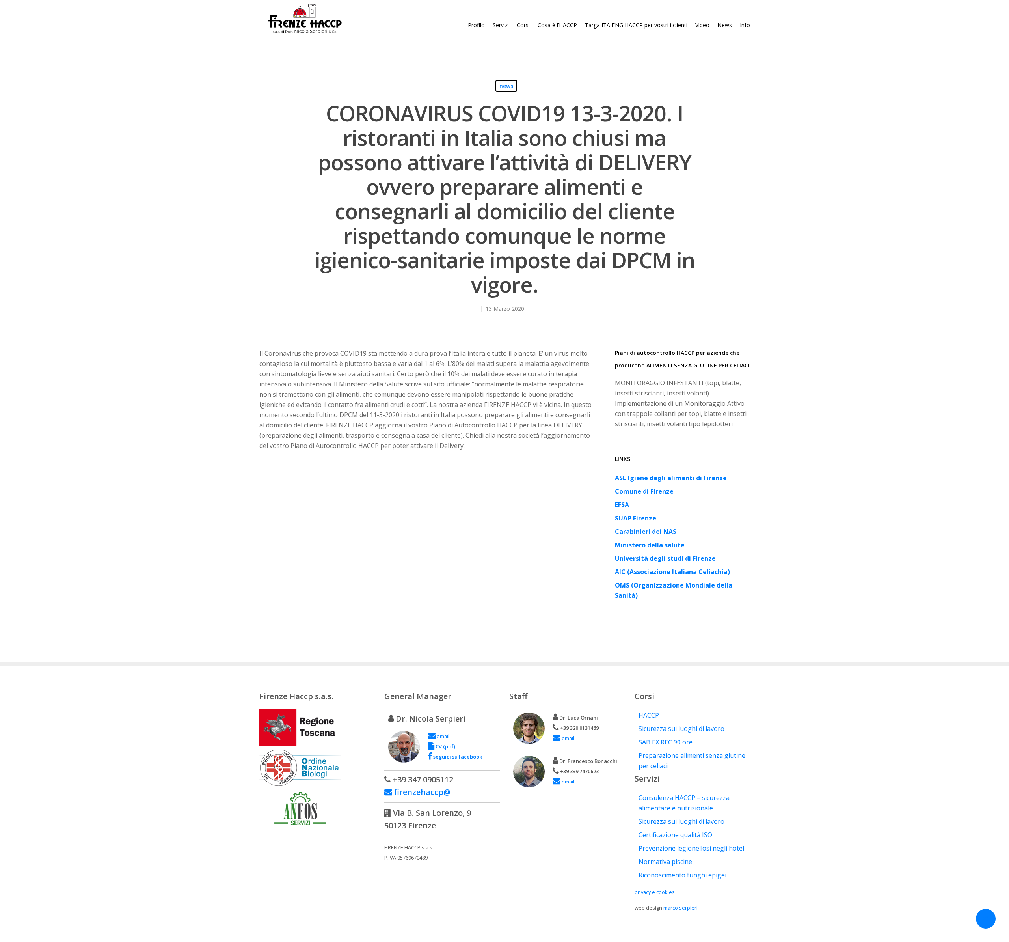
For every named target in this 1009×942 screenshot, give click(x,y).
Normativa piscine (665, 861)
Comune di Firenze (644, 491)
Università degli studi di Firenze (665, 558)
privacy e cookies (655, 891)
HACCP (649, 715)
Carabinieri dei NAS (645, 531)
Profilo (476, 25)
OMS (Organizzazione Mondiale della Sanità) (673, 590)
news (506, 86)
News (724, 25)
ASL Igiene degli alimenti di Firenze (671, 478)
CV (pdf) (444, 746)
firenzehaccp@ (421, 792)
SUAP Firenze (635, 518)
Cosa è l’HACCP (557, 25)
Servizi (501, 25)
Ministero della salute (650, 545)
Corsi (523, 25)
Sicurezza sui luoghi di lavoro (681, 728)
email (442, 736)
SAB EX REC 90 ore (666, 742)
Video (702, 25)
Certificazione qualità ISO (675, 834)
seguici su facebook (457, 756)
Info (745, 25)
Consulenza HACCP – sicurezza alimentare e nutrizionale (684, 802)
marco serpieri (680, 907)
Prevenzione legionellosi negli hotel (691, 848)
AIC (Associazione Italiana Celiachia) (672, 571)
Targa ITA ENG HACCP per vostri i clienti (636, 25)
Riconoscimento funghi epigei (682, 875)
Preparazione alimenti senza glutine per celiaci (692, 760)
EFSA (622, 504)
